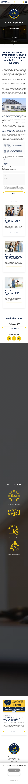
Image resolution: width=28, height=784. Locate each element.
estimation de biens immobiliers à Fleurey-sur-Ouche (14, 116)
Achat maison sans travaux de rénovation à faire (12, 149)
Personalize (15, 778)
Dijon (5, 159)
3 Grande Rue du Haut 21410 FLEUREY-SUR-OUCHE (14, 39)
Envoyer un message (14, 328)
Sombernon (6, 163)
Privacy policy (14, 780)
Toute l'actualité (14, 731)
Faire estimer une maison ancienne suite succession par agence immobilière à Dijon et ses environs (13, 257)
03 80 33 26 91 (14, 37)
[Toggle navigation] (26, 2)
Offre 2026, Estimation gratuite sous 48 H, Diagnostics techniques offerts (13, 719)
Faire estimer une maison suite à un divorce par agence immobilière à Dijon (13, 293)
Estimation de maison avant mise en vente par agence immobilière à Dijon (13, 221)
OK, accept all (14, 770)
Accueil (2, 44)
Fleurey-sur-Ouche (12, 44)
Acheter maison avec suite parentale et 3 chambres (13, 150)
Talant (5, 164)
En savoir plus (14, 232)
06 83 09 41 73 (14, 41)
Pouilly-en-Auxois (7, 162)
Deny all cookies (14, 774)
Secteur (6, 44)
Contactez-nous (18, 1)
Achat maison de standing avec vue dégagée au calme (13, 147)
